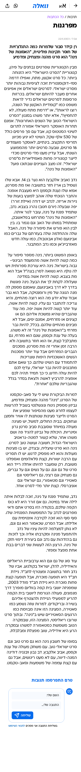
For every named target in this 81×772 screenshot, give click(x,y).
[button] (62, 6)
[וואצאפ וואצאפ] (16, 6)
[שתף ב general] (7, 5)
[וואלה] (40, 6)
